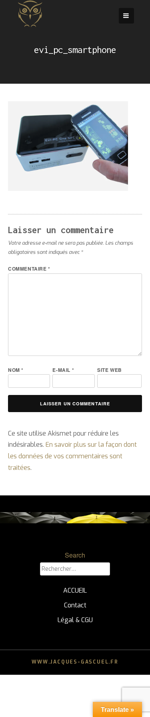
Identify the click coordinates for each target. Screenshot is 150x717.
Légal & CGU (75, 620)
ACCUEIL (75, 590)
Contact (75, 605)
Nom (16, 369)
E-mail (63, 369)
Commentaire (29, 268)
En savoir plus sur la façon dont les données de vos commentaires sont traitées (72, 456)
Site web (109, 369)
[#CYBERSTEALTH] (30, 26)
